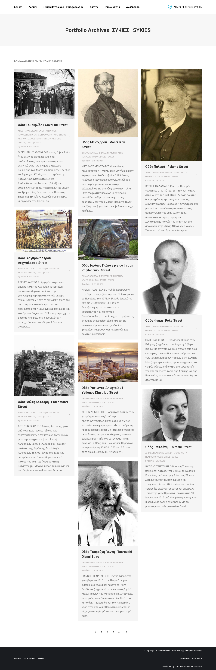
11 (125, 631)
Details (48, 94)
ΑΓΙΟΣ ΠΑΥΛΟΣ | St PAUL (46, 135)
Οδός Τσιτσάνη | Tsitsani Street (168, 447)
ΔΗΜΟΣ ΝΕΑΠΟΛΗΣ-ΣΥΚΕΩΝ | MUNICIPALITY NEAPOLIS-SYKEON (42, 139)
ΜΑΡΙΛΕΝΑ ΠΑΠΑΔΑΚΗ (191, 658)
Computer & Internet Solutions (188, 666)
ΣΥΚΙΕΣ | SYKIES (33, 143)
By (22, 146)
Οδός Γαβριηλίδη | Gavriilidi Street (43, 125)
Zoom (40, 94)
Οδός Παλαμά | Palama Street (166, 167)
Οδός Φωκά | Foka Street (163, 320)
